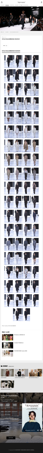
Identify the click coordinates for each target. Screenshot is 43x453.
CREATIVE (12, 5)
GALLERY (16, 5)
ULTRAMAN (26, 5)
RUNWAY (7, 5)
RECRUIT (3, 447)
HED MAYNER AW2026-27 (34, 377)
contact (3, 446)
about (3, 445)
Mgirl (22, 5)
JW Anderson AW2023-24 (19, 334)
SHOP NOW (11, 437)
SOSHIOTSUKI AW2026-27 (20, 377)
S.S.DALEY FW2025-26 (18, 342)
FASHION (2, 5)
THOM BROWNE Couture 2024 (20, 350)
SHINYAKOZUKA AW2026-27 (6, 389)
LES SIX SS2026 (3, 377)
